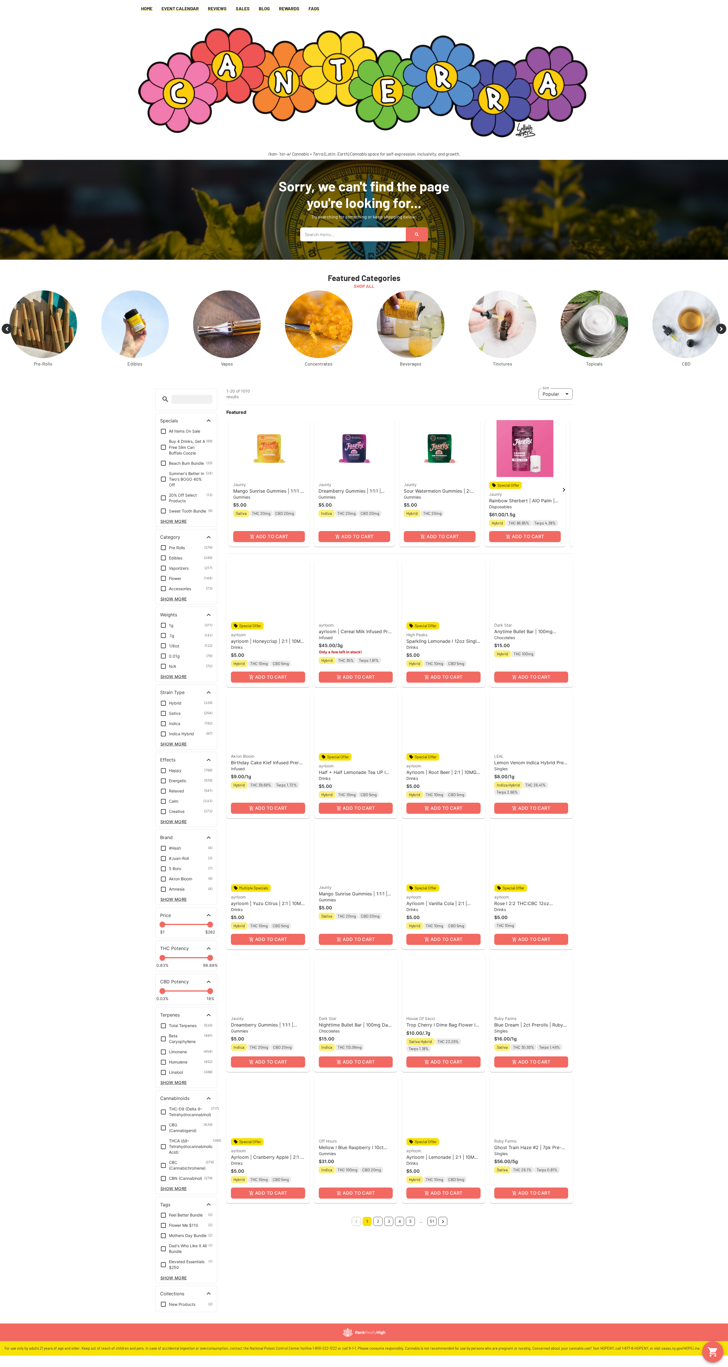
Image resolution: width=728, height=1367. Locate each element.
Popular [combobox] (551, 394)
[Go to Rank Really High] (364, 1332)
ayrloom (238, 634)
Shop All (364, 286)
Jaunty (239, 484)
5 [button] (410, 1221)
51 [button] (432, 1221)
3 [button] (389, 1221)
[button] (165, 399)
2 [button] (378, 1221)
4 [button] (399, 1221)
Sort (546, 388)
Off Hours (328, 1141)
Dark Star (503, 625)
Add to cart (272, 536)
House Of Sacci (420, 1018)
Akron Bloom (242, 756)
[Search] (417, 234)
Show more (173, 521)
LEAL (499, 756)
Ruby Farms (505, 1018)
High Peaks (416, 634)
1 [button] (367, 1221)
